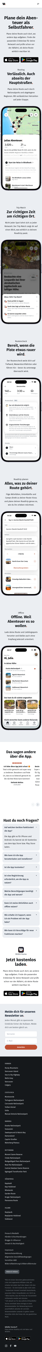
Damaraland (9, 1136)
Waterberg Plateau (12, 1143)
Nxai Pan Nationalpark (13, 1165)
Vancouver (9, 1082)
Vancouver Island (11, 1071)
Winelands (9, 1190)
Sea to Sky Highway (12, 1075)
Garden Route (10, 1194)
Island (7, 1208)
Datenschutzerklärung (13, 1253)
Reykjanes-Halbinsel (13, 1216)
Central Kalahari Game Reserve (17, 1168)
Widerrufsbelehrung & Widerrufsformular (20, 1264)
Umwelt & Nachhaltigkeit (14, 1244)
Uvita (7, 1110)
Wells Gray (9, 1078)
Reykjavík (8, 1212)
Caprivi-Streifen (11, 1139)
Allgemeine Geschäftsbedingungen (18, 1257)
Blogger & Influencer (13, 1240)
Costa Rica (9, 1092)
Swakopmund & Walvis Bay (15, 1132)
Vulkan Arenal (10, 1107)
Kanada (8, 1063)
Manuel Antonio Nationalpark (16, 1114)
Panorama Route (11, 1200)
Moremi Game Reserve (13, 1154)
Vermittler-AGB (11, 1260)
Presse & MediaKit (12, 1233)
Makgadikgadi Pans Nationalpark (17, 1161)
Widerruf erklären (12, 1272)
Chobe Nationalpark (12, 1158)
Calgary (8, 1085)
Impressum (9, 1250)
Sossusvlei (9, 1129)
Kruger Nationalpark (12, 1197)
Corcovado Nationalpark (14, 1104)
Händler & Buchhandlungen (15, 1237)
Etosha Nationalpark (13, 1126)
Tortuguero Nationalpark (14, 1100)
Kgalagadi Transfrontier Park (16, 1172)
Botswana (9, 1150)
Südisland (8, 1219)
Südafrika (9, 1179)
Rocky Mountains (11, 1068)
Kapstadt (8, 1183)
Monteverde (9, 1097)
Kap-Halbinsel (10, 1187)
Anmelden (21, 1047)
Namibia (8, 1121)
